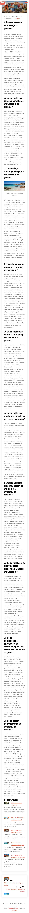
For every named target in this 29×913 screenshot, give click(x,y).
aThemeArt (14, 910)
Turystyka (17, 18)
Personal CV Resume (13, 908)
